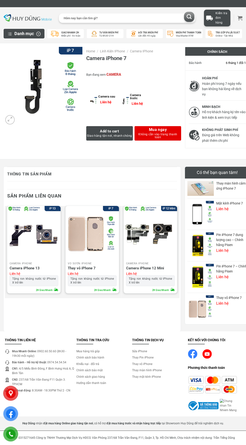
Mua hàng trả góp (88, 351)
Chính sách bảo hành (90, 357)
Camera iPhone (141, 51)
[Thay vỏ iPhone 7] (92, 233)
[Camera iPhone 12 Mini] (150, 233)
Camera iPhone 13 (25, 268)
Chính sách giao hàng (90, 376)
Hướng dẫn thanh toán (91, 383)
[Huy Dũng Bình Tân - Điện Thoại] (28, 18)
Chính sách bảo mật (89, 370)
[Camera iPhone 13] (34, 233)
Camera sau (106, 96)
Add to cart (109, 131)
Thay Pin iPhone (143, 357)
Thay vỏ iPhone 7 (82, 268)
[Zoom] (10, 119)
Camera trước (135, 97)
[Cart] (240, 18)
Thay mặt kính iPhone (146, 376)
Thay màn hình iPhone (147, 370)
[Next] (176, 250)
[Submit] (189, 17)
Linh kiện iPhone (112, 51)
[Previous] (7, 250)
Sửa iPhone (139, 351)
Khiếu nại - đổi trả (87, 364)
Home (90, 51)
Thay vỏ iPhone (142, 364)
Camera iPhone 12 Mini (145, 268)
